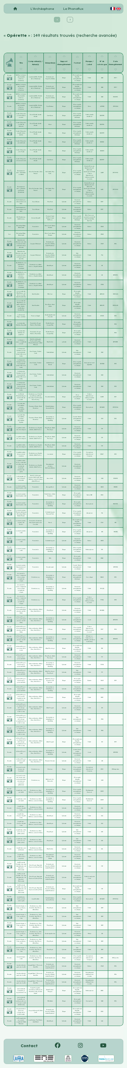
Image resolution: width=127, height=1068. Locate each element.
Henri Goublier (35, 294)
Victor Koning (35, 399)
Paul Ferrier (39, 1020)
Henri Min (35, 967)
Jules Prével (36, 1022)
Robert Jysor (48, 494)
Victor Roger (32, 865)
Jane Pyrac (50, 115)
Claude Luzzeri (50, 567)
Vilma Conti (48, 225)
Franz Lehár (35, 226)
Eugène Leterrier (38, 266)
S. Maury (50, 629)
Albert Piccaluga (50, 648)
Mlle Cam (49, 294)
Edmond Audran (34, 609)
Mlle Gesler (50, 1001)
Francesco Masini (34, 406)
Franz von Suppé (35, 316)
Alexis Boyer (50, 265)
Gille (50, 558)
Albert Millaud (35, 481)
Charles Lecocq (34, 264)
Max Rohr (50, 201)
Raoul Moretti (34, 114)
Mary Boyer (48, 427)
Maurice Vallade (50, 761)
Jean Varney (33, 351)
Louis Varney (31, 1020)
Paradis (50, 316)
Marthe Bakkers (50, 406)
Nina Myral (48, 304)
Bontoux (50, 769)
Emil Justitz (48, 171)
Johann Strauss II (35, 218)
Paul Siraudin (38, 397)
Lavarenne (50, 454)
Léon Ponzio (50, 697)
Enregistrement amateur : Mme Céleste (50, 856)
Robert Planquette (35, 988)
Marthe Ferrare (50, 323)
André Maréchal (50, 245)
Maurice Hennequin (34, 343)
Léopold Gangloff (34, 1010)
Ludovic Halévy (38, 479)
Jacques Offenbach (35, 243)
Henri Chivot (37, 611)
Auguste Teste (31, 965)
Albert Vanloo (38, 429)
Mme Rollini (50, 342)
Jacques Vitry (50, 325)
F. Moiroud (39, 965)
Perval (50, 522)
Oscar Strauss (35, 201)
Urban (49, 124)
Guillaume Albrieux (50, 468)
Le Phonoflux (73, 9)
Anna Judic (50, 478)
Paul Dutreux (50, 106)
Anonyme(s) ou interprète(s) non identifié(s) (50, 418)
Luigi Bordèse (35, 899)
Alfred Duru (36, 909)
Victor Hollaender (34, 171)
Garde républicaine (50, 315)
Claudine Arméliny (50, 397)
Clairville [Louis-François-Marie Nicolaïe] (36, 396)
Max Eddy (38, 325)
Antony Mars (38, 867)
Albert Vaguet (50, 708)
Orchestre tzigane (50, 540)
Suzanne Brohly (50, 408)
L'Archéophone (42, 9)
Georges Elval (50, 487)
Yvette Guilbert (50, 352)
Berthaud (48, 779)
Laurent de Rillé (33, 77)
